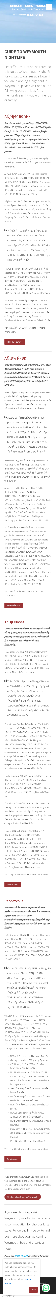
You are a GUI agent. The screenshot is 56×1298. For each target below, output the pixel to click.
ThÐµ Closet (12, 884)
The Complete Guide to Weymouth (22, 1197)
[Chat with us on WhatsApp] (46, 1288)
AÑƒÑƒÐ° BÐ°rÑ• (14, 342)
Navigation (49, 7)
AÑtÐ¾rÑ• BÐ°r (14, 605)
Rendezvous (13, 1159)
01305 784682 (34, 14)
